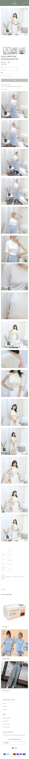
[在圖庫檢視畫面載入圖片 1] (6, 50)
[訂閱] (24, 743)
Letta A (13, 756)
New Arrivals (5, 690)
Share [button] (4, 589)
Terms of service (6, 724)
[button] (1, 2)
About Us (5, 703)
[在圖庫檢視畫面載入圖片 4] (22, 50)
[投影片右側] (27, 51)
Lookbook (5, 709)
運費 (5, 64)
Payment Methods (7, 718)
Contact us (5, 706)
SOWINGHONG (6, 658)
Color (2, 66)
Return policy (6, 721)
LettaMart (4, 626)
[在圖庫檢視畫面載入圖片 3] (14, 50)
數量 (2, 72)
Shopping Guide (6, 727)
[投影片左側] (1, 51)
